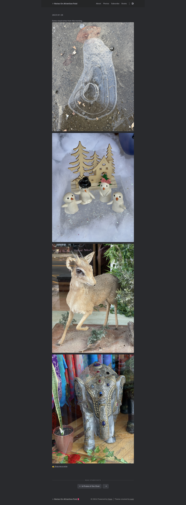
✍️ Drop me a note (59, 466)
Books (124, 4)
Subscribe (115, 4)
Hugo (110, 499)
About (98, 4)
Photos (106, 4)
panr (132, 499)
